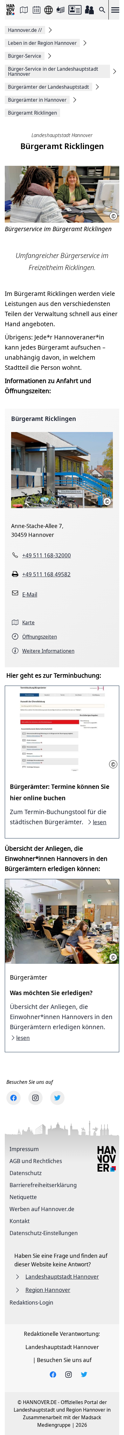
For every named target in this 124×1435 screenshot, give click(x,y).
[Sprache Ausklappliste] (48, 9)
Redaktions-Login (31, 1302)
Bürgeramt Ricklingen (43, 418)
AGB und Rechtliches (36, 1161)
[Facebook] (13, 1098)
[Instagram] (35, 1098)
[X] (57, 1098)
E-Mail (29, 594)
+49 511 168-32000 (46, 555)
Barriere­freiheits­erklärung (43, 1185)
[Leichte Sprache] (60, 10)
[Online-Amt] (75, 10)
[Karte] (23, 10)
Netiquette (23, 1197)
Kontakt (20, 1221)
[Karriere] (89, 10)
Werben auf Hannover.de (42, 1209)
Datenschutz (26, 1173)
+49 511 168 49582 (46, 574)
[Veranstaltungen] (36, 10)
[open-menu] (115, 10)
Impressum (24, 1149)
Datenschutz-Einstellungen (44, 1233)
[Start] (11, 10)
